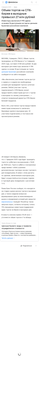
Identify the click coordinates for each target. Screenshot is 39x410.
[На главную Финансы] (13, 2)
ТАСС (15, 7)
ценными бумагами (9, 72)
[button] (19, 40)
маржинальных (7, 202)
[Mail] (6, 2)
